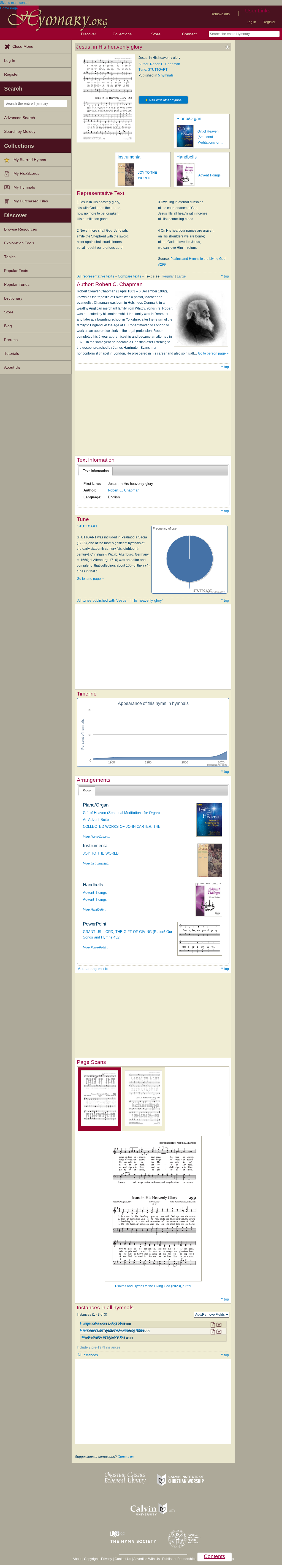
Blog (8, 326)
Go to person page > (213, 353)
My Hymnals (24, 187)
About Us (12, 367)
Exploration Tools (19, 243)
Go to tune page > (90, 579)
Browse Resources (20, 229)
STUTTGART (87, 526)
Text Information (96, 471)
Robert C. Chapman (123, 490)
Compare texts (129, 276)
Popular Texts (16, 271)
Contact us (126, 1457)
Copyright (91, 1559)
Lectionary (13, 298)
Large (181, 276)
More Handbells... (94, 909)
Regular (168, 276)
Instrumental (130, 157)
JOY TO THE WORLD (100, 853)
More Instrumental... (96, 863)
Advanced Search (19, 118)
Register (269, 22)
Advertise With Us (146, 1559)
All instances (87, 1355)
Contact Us (123, 1559)
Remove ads (220, 14)
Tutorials (11, 353)
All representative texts (95, 276)
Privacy (106, 1559)
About (77, 1559)
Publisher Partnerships (179, 1559)
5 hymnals (165, 75)
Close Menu (22, 46)
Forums (11, 340)
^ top (225, 276)
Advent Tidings (209, 175)
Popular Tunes (16, 284)
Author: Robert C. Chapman (159, 64)
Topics (9, 257)
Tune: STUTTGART (153, 70)
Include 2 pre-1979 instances (98, 1347)
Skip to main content (15, 3)
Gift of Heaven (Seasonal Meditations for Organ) (121, 813)
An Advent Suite (96, 820)
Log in (251, 22)
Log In (9, 61)
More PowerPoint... (95, 947)
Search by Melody (20, 131)
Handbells (187, 157)
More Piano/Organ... (96, 836)
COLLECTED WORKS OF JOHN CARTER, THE (122, 826)
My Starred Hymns (29, 160)
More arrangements (92, 969)
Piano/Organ (189, 118)
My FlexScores (26, 173)
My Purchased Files (30, 201)
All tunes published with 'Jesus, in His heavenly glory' (119, 600)
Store (156, 34)
